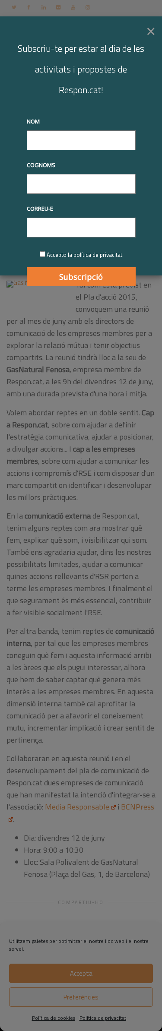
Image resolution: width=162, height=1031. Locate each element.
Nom (33, 121)
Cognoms (41, 165)
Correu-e (40, 208)
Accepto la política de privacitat (84, 254)
